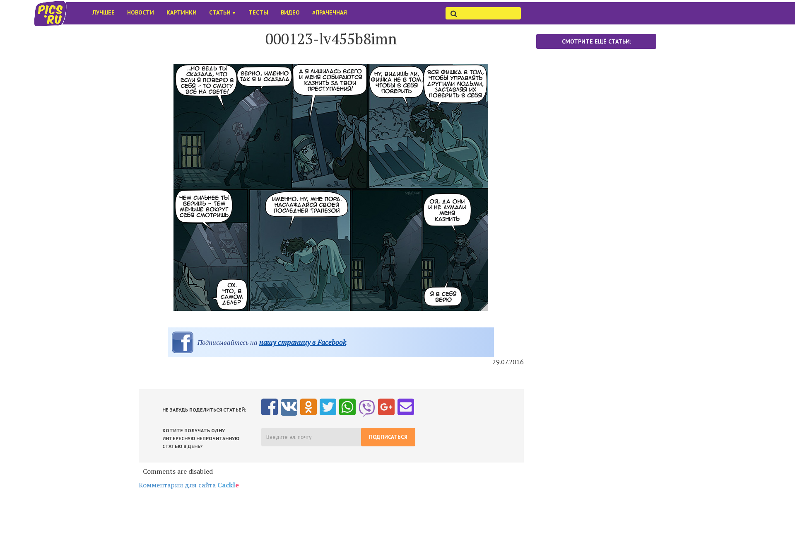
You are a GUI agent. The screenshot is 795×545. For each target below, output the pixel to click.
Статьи (222, 12)
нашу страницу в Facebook (302, 342)
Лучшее (103, 12)
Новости (140, 12)
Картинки (181, 12)
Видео (290, 12)
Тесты (258, 12)
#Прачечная (329, 12)
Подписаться (388, 437)
